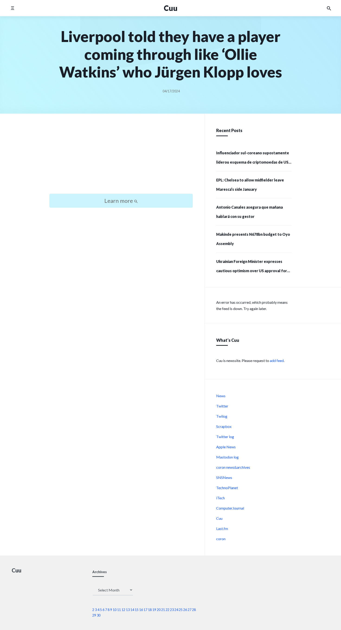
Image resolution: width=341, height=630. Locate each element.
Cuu (219, 518)
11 (119, 610)
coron (220, 538)
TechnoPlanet (227, 487)
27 (189, 610)
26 (185, 610)
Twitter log (225, 436)
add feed (277, 360)
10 (114, 610)
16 (141, 610)
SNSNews (224, 477)
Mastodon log (227, 457)
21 (163, 610)
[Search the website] (329, 8)
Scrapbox (224, 426)
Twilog (221, 416)
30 (98, 615)
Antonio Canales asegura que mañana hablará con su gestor (249, 212)
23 (172, 610)
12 (123, 610)
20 (159, 610)
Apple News (226, 447)
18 (150, 610)
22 (167, 610)
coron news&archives (233, 467)
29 (94, 615)
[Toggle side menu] (12, 8)
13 (128, 610)
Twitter (222, 406)
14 (132, 610)
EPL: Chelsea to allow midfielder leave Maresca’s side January (250, 184)
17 (145, 610)
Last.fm (222, 528)
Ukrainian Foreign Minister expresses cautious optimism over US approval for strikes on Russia (251, 267)
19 (154, 610)
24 (176, 610)
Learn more (119, 200)
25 (181, 610)
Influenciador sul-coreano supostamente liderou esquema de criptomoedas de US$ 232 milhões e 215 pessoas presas (253, 159)
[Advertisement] (121, 157)
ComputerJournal (230, 508)
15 (136, 610)
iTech (220, 498)
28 (194, 610)
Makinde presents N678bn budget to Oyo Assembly (253, 239)
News (220, 396)
